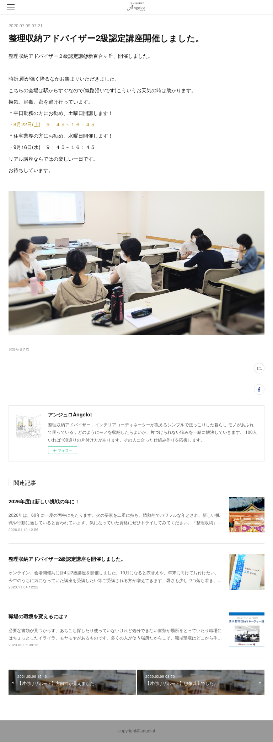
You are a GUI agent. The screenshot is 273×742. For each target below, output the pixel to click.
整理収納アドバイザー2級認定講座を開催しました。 (67, 558)
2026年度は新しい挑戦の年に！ (44, 501)
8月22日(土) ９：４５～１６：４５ (54, 124)
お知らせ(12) (19, 349)
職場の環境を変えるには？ (38, 616)
